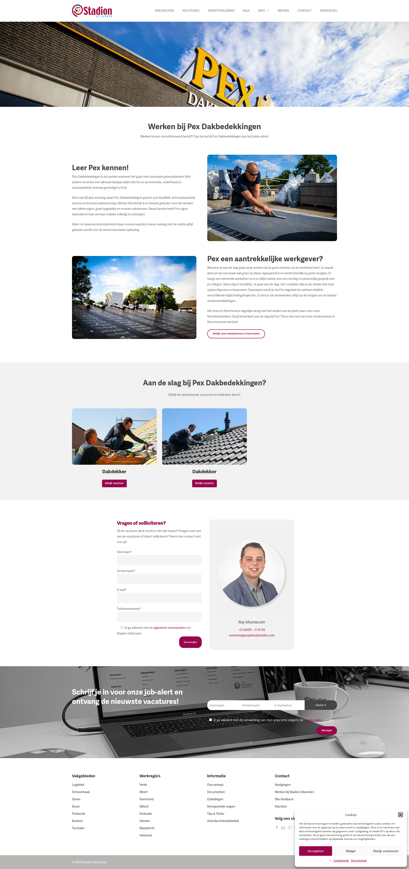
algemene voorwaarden (169, 628)
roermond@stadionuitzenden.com (252, 635)
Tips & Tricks (215, 814)
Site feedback (284, 799)
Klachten (281, 806)
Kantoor (77, 821)
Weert (144, 792)
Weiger (351, 851)
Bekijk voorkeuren (386, 851)
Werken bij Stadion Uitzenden (294, 792)
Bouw (76, 806)
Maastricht (147, 828)
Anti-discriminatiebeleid (223, 821)
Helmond (146, 835)
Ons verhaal (215, 785)
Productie (78, 814)
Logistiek (78, 785)
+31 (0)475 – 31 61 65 (251, 630)
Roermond (147, 799)
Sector (319, 705)
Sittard (144, 806)
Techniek (78, 828)
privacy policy (313, 720)
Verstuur (326, 730)
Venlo (143, 785)
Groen (76, 799)
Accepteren (316, 851)
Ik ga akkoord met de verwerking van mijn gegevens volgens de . (268, 720)
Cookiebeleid (341, 860)
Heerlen (145, 821)
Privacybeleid (358, 860)
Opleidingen (215, 799)
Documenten (216, 792)
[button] (400, 815)
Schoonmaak (81, 792)
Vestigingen (283, 785)
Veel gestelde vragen (221, 806)
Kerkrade (146, 814)
